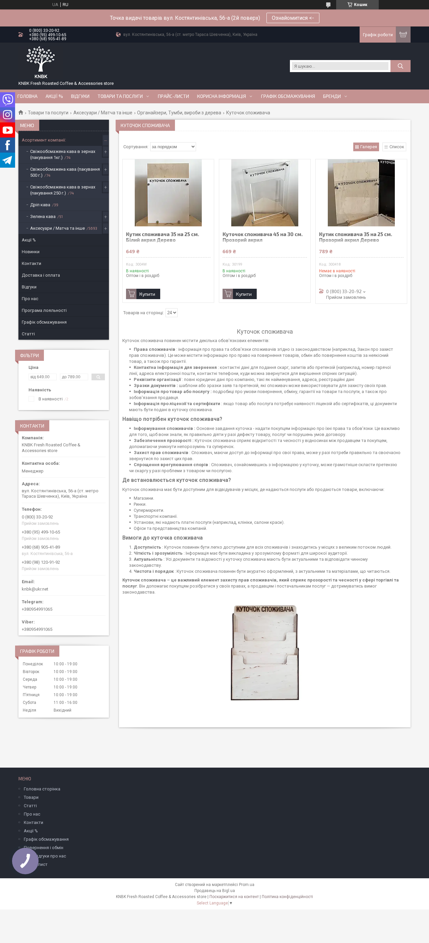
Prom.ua (246, 884)
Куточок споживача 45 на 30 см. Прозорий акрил (263, 237)
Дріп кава (40, 204)
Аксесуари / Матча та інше (102, 112)
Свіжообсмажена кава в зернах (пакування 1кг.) (62, 154)
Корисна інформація (221, 96)
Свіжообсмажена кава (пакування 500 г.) (65, 172)
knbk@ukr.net (35, 589)
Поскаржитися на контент (234, 896)
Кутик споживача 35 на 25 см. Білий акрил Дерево (162, 237)
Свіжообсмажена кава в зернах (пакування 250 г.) (62, 190)
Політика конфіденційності (287, 896)
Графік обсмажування (288, 96)
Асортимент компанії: (44, 140)
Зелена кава (43, 216)
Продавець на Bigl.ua (214, 890)
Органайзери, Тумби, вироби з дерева (179, 112)
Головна (27, 96)
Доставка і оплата (41, 275)
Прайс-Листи (173, 96)
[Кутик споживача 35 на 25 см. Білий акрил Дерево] (168, 192)
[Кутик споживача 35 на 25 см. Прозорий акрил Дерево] (361, 192)
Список (396, 146)
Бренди (332, 96)
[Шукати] (400, 66)
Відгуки (80, 96)
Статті (28, 333)
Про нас (30, 298)
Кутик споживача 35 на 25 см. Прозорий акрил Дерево (355, 237)
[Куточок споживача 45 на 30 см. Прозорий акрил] (264, 192)
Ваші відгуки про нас (45, 855)
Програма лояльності (44, 310)
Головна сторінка (42, 788)
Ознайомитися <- (293, 18)
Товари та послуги (120, 96)
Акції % (29, 239)
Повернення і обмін (43, 847)
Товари (31, 797)
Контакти (31, 263)
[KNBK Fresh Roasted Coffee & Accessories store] (40, 62)
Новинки (31, 251)
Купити (147, 294)
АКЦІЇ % (54, 96)
